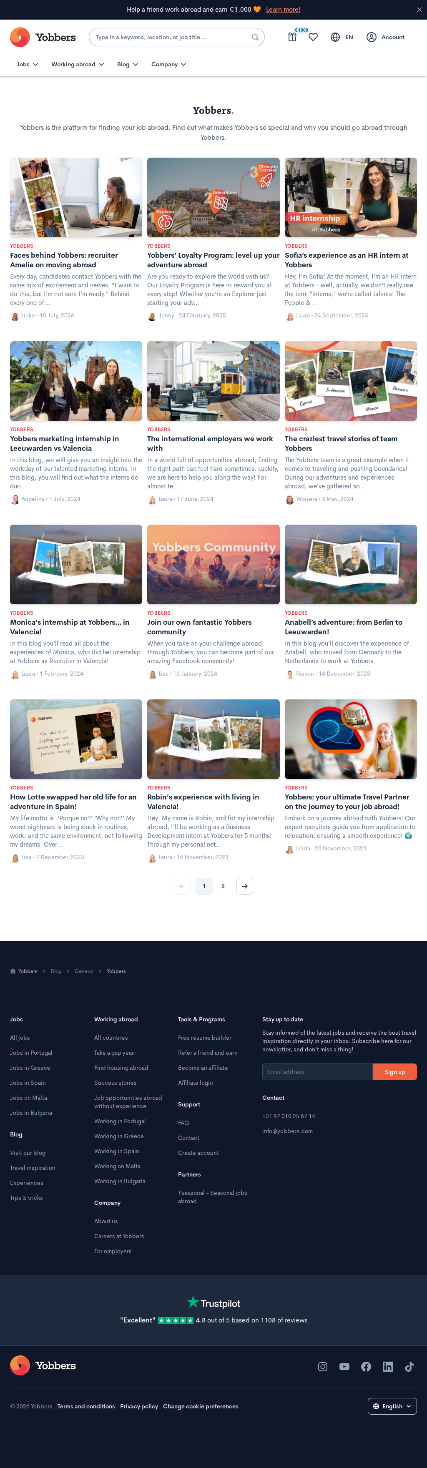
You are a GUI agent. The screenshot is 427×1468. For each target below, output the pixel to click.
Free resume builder (204, 1037)
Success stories (115, 1082)
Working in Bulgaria (120, 1181)
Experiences (26, 1182)
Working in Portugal (120, 1121)
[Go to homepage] (43, 1365)
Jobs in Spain (28, 1082)
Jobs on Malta (28, 1097)
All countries (111, 1037)
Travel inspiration (32, 1167)
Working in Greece (119, 1136)
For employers (113, 1251)
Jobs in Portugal (31, 1052)
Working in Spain (116, 1151)
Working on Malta (117, 1166)
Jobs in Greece (30, 1067)
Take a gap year (114, 1052)
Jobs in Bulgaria (31, 1112)
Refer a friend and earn (208, 1052)
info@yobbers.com (287, 1131)
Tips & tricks (26, 1198)
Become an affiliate (203, 1067)
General (84, 971)
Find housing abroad (121, 1067)
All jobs (20, 1037)
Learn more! (283, 9)
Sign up (394, 1072)
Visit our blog (27, 1152)
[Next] (244, 886)
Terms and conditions (86, 1406)
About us (106, 1221)
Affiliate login (195, 1082)
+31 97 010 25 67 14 (288, 1116)
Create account (198, 1152)
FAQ (183, 1122)
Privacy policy (139, 1406)
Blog (56, 971)
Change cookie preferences (201, 1406)
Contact (188, 1137)
